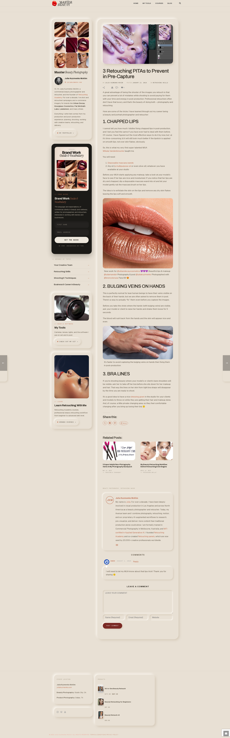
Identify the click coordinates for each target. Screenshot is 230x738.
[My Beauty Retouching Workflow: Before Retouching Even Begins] (157, 451)
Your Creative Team (71, 265)
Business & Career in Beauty (71, 284)
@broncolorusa (111, 278)
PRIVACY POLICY (112, 734)
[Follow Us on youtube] (65, 712)
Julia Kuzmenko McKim (114, 83)
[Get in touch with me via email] (117, 545)
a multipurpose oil (123, 166)
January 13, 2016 (140, 83)
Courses (159, 3)
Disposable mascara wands (121, 162)
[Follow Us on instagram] (58, 712)
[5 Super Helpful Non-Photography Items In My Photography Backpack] (119, 451)
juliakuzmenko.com (74, 82)
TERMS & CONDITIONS (98, 734)
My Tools (147, 3)
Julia (128, 502)
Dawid (113, 561)
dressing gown (137, 396)
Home (135, 3)
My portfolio (66, 133)
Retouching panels (146, 536)
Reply (135, 561)
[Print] (112, 87)
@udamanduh (110, 274)
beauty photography (111, 488)
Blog (169, 3)
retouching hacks (128, 488)
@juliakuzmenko (143, 274)
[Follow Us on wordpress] (61, 712)
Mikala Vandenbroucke (113, 151)
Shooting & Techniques (71, 278)
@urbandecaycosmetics (128, 271)
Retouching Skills (71, 271)
